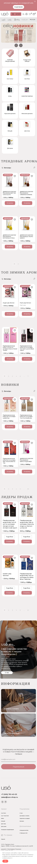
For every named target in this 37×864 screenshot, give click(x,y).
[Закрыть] (35, 1)
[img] (18, 725)
